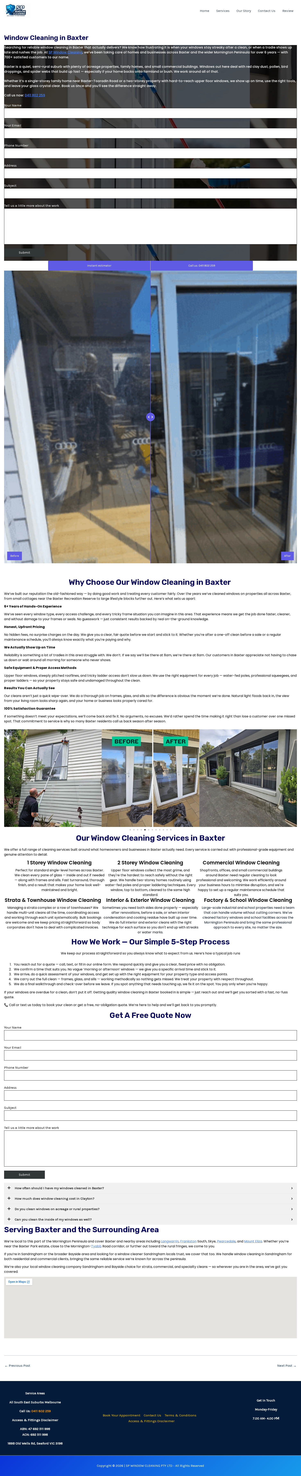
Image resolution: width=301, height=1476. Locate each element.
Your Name (13, 105)
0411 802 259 (35, 95)
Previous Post (17, 1365)
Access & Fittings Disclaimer (151, 1421)
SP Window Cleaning (65, 52)
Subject (10, 185)
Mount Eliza (253, 1241)
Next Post (286, 1365)
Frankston (188, 1241)
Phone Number (16, 145)
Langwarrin (170, 1241)
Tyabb (96, 1246)
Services (223, 11)
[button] (8, 778)
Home (204, 11)
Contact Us (266, 11)
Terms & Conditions (180, 1415)
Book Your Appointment (121, 1415)
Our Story (243, 11)
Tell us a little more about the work (31, 205)
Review (287, 11)
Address (10, 165)
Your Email (12, 125)
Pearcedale (226, 1241)
